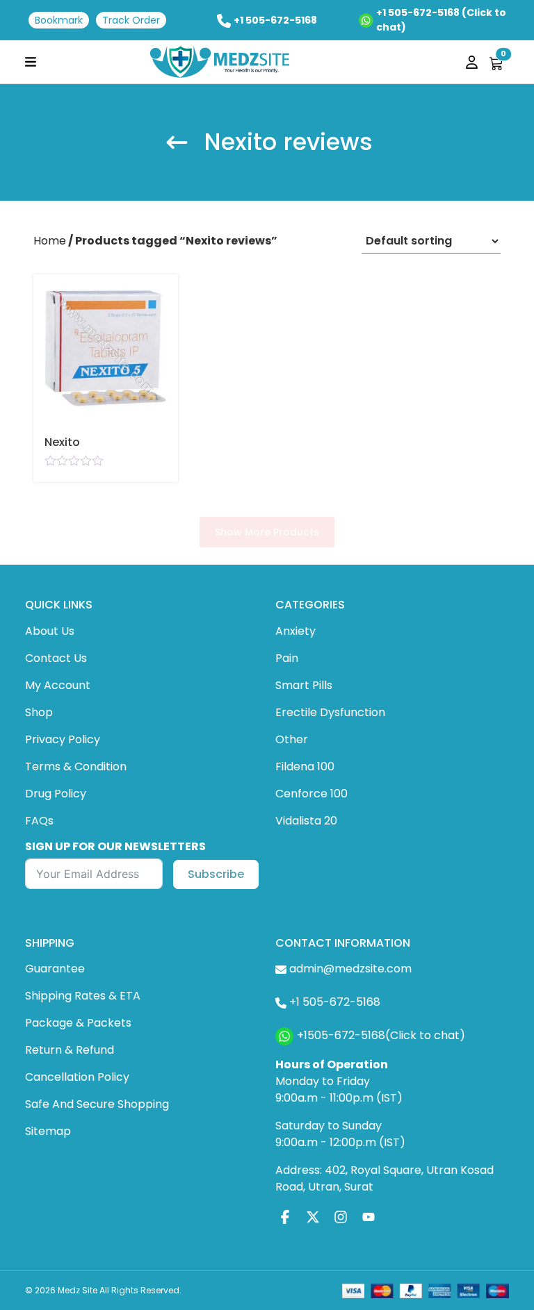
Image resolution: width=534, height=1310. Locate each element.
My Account (57, 685)
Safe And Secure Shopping (97, 1104)
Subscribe (216, 874)
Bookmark (59, 20)
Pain (286, 658)
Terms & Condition (76, 766)
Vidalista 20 (306, 821)
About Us (49, 631)
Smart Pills (303, 685)
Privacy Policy (62, 739)
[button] (30, 61)
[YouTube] (368, 1217)
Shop (39, 712)
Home (49, 241)
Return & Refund (69, 1050)
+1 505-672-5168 (275, 20)
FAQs (39, 821)
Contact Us (56, 658)
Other (291, 739)
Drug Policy (55, 794)
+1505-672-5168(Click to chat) (381, 1035)
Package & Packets (78, 1023)
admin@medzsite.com (350, 969)
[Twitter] (313, 1217)
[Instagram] (340, 1217)
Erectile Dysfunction (330, 712)
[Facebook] (285, 1217)
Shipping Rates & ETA (82, 996)
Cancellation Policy (77, 1077)
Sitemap (48, 1131)
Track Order (131, 20)
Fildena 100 (304, 766)
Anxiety (295, 631)
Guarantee (55, 969)
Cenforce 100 (311, 794)
